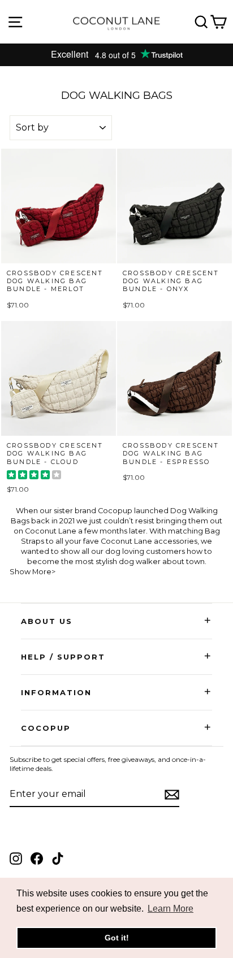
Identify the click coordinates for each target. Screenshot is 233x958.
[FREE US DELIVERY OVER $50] (116, 54)
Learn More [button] (170, 908)
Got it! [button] (117, 937)
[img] (34, 476)
